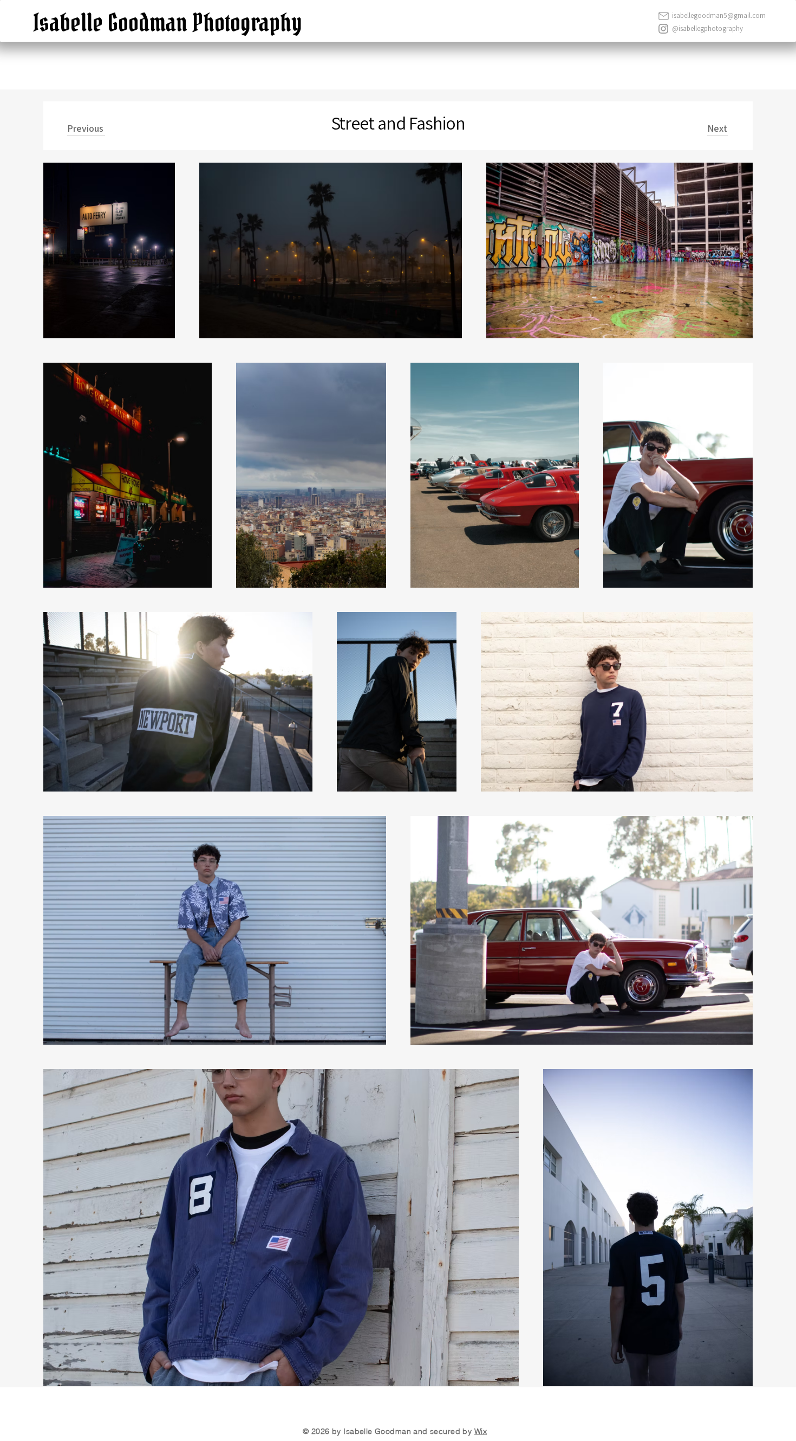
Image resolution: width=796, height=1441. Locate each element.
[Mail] (663, 15)
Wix (480, 1431)
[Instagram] (663, 28)
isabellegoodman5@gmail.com (719, 15)
